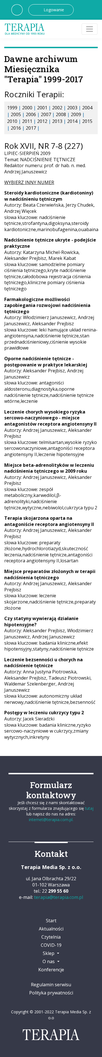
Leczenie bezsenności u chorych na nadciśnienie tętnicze (43, 662)
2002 (57, 108)
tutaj (89, 808)
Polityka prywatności (51, 993)
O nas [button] (49, 961)
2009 (76, 114)
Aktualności (51, 929)
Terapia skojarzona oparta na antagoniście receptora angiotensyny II (49, 521)
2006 (31, 114)
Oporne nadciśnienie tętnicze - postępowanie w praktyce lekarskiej (45, 361)
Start (51, 920)
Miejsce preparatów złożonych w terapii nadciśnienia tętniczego (49, 574)
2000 (27, 108)
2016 (16, 128)
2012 (42, 121)
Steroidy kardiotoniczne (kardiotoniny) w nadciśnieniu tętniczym (48, 196)
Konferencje (51, 970)
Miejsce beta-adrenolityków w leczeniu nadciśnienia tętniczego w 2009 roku (49, 468)
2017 (31, 128)
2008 (61, 114)
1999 (12, 108)
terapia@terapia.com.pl (58, 897)
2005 (16, 114)
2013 (57, 121)
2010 (12, 121)
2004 (87, 108)
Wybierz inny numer (29, 182)
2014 (72, 121)
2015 (87, 121)
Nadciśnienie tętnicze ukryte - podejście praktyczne (50, 243)
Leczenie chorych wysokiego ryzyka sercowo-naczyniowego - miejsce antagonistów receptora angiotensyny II (50, 418)
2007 (46, 114)
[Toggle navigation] (89, 29)
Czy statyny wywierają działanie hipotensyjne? (41, 621)
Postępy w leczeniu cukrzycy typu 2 (44, 712)
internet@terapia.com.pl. (51, 819)
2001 (42, 108)
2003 (72, 108)
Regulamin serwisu (51, 984)
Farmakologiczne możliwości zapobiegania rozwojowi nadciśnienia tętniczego (47, 305)
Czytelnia (51, 937)
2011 (27, 121)
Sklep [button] (49, 953)
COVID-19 (51, 945)
